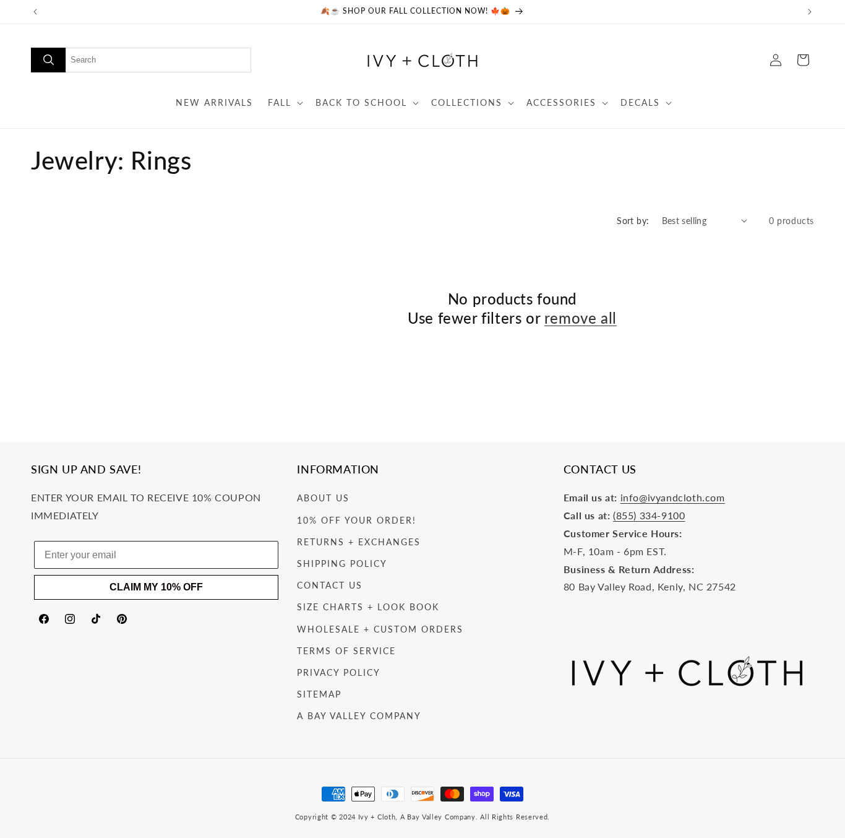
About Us (323, 498)
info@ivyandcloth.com (672, 498)
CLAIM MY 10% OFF (156, 587)
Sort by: (633, 220)
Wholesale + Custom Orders (380, 629)
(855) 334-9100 (649, 515)
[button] (284, 103)
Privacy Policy (338, 672)
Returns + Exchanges (359, 542)
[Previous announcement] (35, 12)
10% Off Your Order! (356, 520)
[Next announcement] (809, 12)
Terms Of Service (346, 651)
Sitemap (319, 694)
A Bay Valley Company (359, 716)
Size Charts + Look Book (368, 607)
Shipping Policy (342, 563)
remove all (580, 318)
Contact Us (329, 585)
